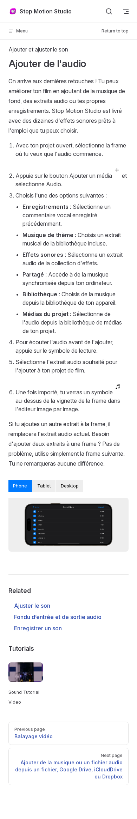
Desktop (70, 486)
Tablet (44, 486)
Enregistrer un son (38, 628)
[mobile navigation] (125, 11)
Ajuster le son (32, 605)
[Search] (108, 11)
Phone (20, 486)
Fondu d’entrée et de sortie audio (58, 616)
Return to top (115, 31)
